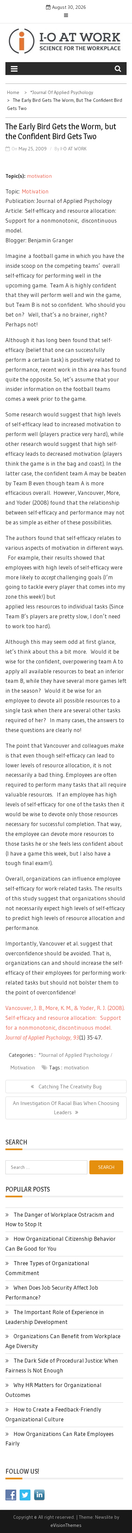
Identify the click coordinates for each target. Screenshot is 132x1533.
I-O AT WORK (74, 149)
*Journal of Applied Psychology (74, 1054)
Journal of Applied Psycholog (36, 1037)
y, (70, 1037)
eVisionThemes (66, 1525)
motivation (39, 175)
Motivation (35, 191)
